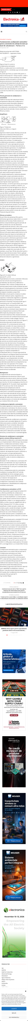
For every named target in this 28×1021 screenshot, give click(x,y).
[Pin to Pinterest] (20, 583)
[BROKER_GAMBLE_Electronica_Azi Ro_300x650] (14, 680)
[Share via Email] (23, 583)
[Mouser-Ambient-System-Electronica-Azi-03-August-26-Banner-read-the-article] (14, 851)
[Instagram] (12, 12)
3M (3, 968)
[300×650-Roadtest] (14, 737)
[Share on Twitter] (18, 583)
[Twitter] (10, 12)
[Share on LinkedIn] (21, 583)
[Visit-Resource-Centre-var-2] (14, 24)
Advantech (5, 976)
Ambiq (3, 985)
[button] (25, 991)
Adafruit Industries (7, 972)
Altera (3, 981)
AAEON (4, 970)
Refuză (14, 1013)
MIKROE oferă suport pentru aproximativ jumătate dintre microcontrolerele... (14, 629)
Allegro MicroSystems (8, 979)
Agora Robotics (6, 978)
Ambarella (5, 983)
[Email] (17, 12)
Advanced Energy (7, 974)
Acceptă (14, 1008)
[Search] (26, 31)
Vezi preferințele (14, 1017)
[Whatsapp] (19, 12)
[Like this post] (15, 583)
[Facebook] (8, 12)
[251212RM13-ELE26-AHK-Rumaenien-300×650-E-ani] (14, 907)
